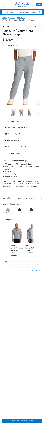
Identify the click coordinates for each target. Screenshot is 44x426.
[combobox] (33, 198)
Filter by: (20, 198)
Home (4, 17)
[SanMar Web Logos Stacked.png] (22, 4)
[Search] (40, 12)
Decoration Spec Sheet (15, 134)
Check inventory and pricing (22, 421)
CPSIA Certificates (14, 153)
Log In (39, 4)
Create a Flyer (12, 140)
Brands (12, 17)
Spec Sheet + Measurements (17, 127)
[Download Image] (38, 104)
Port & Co (21, 17)
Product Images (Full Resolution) (18, 147)
